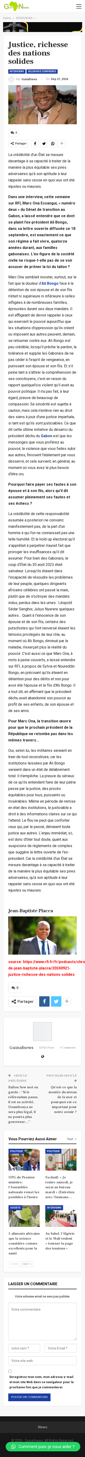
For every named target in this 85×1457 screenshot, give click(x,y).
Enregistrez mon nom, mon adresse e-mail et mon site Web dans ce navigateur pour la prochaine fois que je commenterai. (41, 1382)
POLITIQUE (16, 1151)
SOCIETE (15, 1207)
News (42, 1427)
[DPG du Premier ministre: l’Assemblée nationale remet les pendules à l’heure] (24, 1159)
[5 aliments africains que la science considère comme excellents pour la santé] (24, 1216)
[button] (43, 1446)
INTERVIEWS (17, 71)
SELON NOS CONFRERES (42, 71)
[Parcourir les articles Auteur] (42, 1031)
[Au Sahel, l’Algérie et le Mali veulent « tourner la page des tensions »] (60, 1216)
